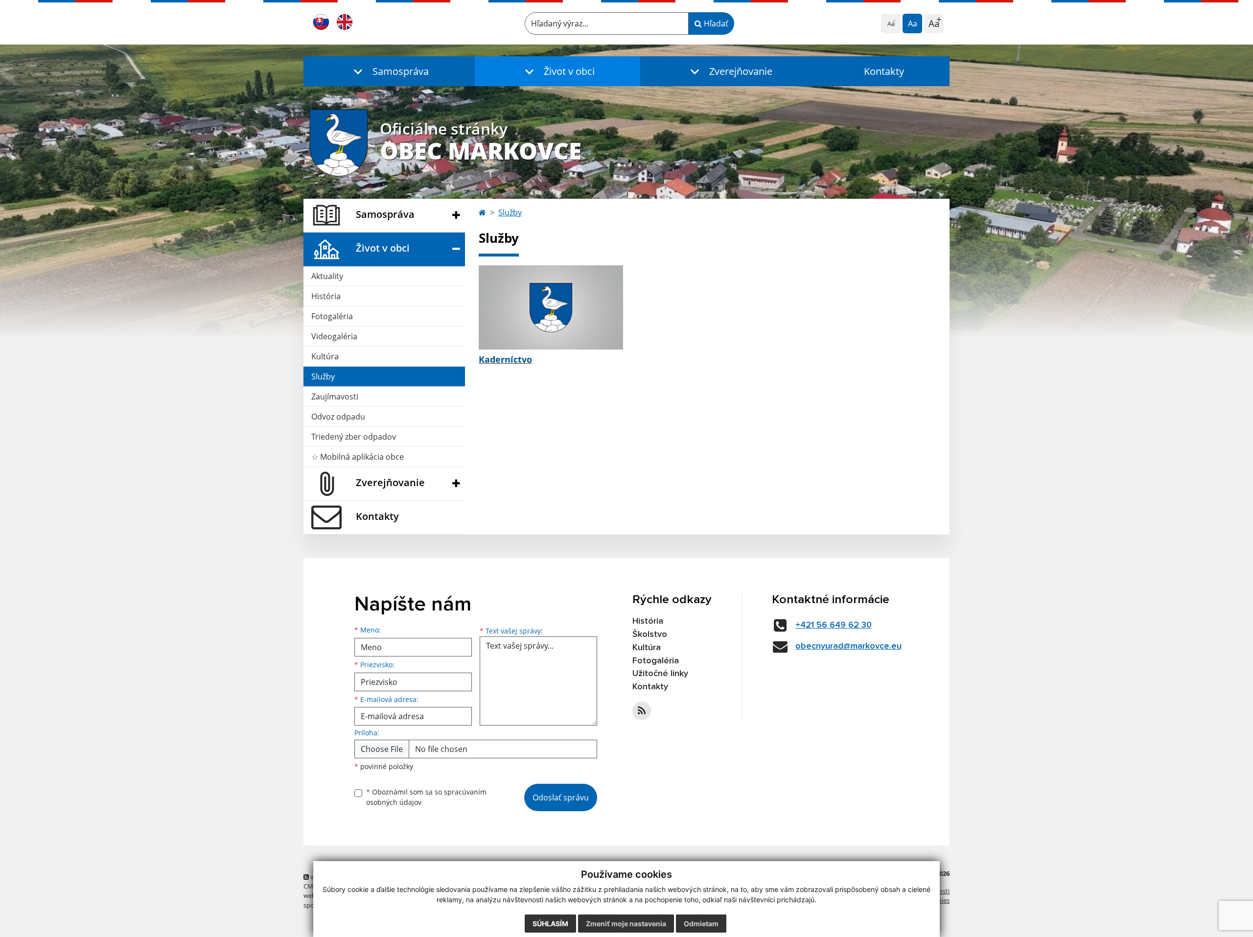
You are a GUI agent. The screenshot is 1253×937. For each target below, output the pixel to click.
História (326, 296)
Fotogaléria (332, 316)
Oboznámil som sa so (426, 797)
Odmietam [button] (701, 923)
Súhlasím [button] (550, 923)
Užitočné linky (660, 673)
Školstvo (649, 634)
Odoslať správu (561, 797)
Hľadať (715, 23)
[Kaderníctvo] (551, 307)
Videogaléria (334, 336)
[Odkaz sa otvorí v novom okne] (641, 711)
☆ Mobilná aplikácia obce (357, 456)
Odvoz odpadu (338, 416)
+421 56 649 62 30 (833, 625)
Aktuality (327, 276)
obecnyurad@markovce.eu (848, 646)
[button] (389, 71)
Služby (323, 376)
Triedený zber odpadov (353, 436)
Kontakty (884, 71)
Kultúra (325, 356)
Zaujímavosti (334, 396)
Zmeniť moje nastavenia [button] (626, 923)
